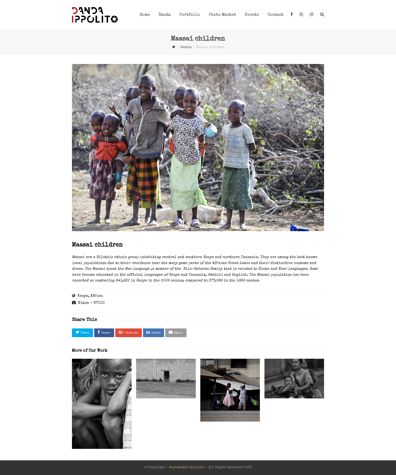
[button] (82, 332)
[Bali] (294, 378)
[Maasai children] (198, 230)
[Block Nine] (166, 378)
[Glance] (102, 404)
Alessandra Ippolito (187, 467)
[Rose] (230, 390)
